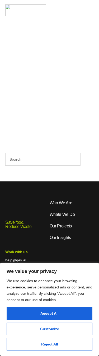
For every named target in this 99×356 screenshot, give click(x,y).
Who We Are (61, 203)
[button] (88, 11)
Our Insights (60, 237)
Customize (49, 329)
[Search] (86, 159)
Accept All (49, 313)
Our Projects (61, 226)
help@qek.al (15, 260)
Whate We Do (62, 214)
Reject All (49, 344)
